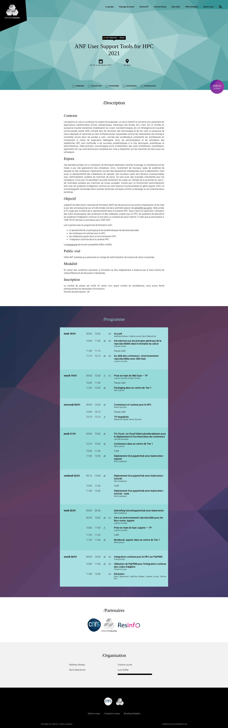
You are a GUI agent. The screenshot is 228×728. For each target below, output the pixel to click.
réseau (122, 38)
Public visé (72, 251)
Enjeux (69, 159)
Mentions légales (132, 713)
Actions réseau (160, 7)
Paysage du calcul (126, 7)
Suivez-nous (208, 7)
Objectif (70, 199)
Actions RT (144, 7)
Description (96, 86)
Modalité (70, 264)
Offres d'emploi (191, 7)
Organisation (150, 86)
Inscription (72, 279)
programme (71, 244)
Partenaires (131, 86)
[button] (111, 333)
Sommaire (79, 86)
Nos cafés (176, 7)
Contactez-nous (112, 713)
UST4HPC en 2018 (143, 208)
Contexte (70, 116)
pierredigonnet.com (180, 724)
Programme (113, 86)
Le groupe (109, 7)
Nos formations (111, 38)
